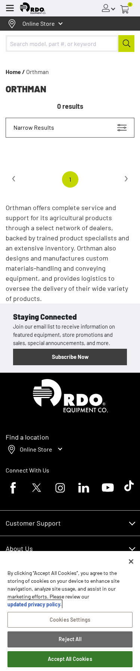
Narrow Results (33, 127)
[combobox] (70, 43)
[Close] (131, 561)
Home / (15, 71)
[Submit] (126, 43)
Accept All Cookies (70, 659)
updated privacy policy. (34, 604)
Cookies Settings (70, 619)
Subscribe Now (70, 356)
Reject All (70, 639)
